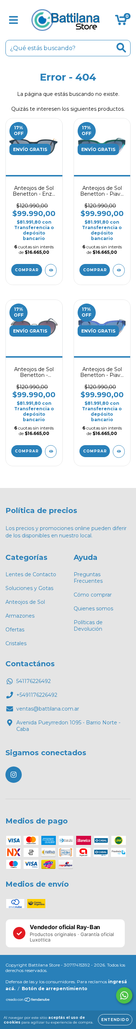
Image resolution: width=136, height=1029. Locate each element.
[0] (121, 22)
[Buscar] (121, 47)
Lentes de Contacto (30, 574)
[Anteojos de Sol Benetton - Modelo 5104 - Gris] (51, 451)
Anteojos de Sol (25, 602)
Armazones (19, 616)
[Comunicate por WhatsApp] (124, 995)
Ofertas (14, 629)
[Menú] (13, 20)
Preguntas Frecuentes (88, 577)
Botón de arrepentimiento (54, 988)
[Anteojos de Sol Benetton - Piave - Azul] (119, 451)
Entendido (115, 1019)
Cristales (15, 643)
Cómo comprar (93, 594)
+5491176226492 (36, 695)
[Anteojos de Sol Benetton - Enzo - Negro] (51, 270)
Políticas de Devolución (88, 625)
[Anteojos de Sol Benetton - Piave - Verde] (119, 270)
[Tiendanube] (28, 1000)
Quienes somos (93, 608)
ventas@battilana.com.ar (47, 708)
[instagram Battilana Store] (13, 774)
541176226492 (33, 681)
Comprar (27, 270)
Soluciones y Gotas (29, 588)
